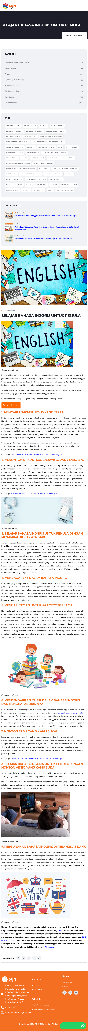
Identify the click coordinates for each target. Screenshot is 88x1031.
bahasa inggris (30, 126)
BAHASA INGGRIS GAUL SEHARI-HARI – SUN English (34, 493)
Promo (7, 74)
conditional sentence (14, 147)
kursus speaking (37, 158)
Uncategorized (11, 102)
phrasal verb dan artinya (31, 174)
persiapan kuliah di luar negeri (65, 168)
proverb (54, 184)
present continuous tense (36, 179)
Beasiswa (43, 126)
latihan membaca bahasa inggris (60, 158)
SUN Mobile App (12, 85)
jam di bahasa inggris (14, 152)
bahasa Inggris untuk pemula (70, 713)
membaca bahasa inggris (43, 163)
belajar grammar (13, 136)
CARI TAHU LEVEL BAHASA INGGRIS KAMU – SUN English (36, 454)
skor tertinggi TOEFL (69, 184)
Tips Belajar (78, 35)
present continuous (14, 179)
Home (68, 35)
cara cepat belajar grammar (17, 142)
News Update (10, 68)
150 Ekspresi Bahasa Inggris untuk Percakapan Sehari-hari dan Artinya (45, 215)
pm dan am (69, 174)
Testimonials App (12, 91)
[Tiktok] (64, 992)
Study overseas (12, 190)
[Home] (9, 979)
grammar (30, 147)
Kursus (24, 158)
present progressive (14, 184)
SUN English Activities (14, 80)
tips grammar (39, 190)
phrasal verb (11, 174)
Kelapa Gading (12, 158)
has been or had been (46, 147)
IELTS (60, 147)
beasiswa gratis (57, 126)
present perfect (56, 179)
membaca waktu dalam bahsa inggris (20, 168)
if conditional (71, 147)
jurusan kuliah (33, 152)
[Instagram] (70, 992)
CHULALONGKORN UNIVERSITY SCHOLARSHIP (48, 142)
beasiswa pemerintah (34, 131)
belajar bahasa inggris (55, 131)
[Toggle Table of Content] (15, 405)
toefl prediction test (64, 190)
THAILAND (26, 190)
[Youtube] (76, 992)
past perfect (44, 168)
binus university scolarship (51, 136)
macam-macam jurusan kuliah (18, 163)
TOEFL (50, 190)
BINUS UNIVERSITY (30, 136)
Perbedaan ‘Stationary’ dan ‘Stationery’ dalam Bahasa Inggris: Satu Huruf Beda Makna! (47, 228)
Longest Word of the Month (17, 62)
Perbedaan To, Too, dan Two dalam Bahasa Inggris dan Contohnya (43, 238)
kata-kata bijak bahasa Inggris (55, 152)
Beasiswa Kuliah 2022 (14, 131)
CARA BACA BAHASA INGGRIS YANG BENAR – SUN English (37, 758)
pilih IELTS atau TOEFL (53, 174)
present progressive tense (36, 184)
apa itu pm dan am (13, 126)
